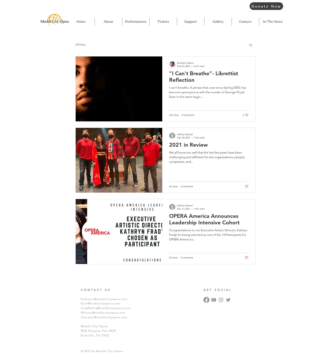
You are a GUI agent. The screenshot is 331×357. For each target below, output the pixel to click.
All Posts (80, 44)
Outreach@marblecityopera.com (104, 317)
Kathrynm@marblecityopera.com (104, 299)
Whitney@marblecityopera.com (103, 312)
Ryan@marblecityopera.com (100, 303)
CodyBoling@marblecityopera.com (105, 308)
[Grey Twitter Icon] (228, 300)
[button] (250, 45)
